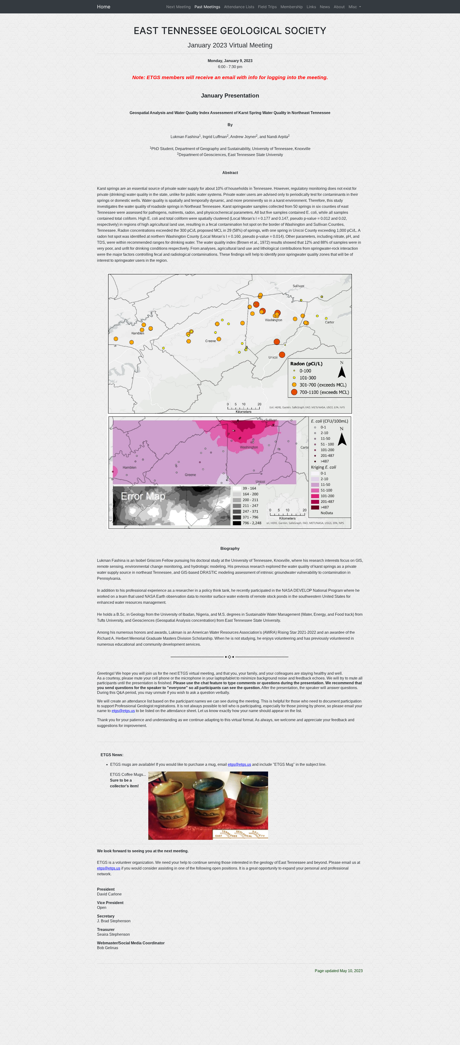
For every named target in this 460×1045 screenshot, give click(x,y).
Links (311, 6)
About (339, 6)
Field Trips (267, 6)
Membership (292, 6)
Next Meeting (179, 6)
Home (103, 7)
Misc (353, 6)
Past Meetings (207, 6)
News (325, 6)
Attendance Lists (239, 6)
